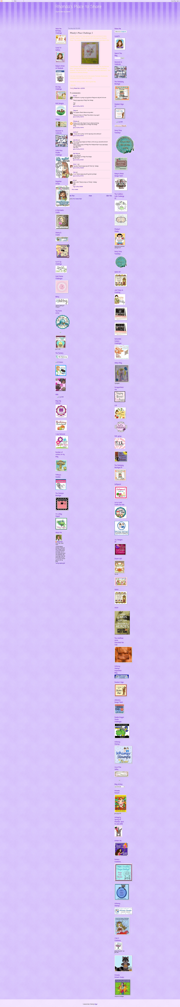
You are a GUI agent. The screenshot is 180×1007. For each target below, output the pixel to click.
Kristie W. (75, 164)
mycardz (74, 132)
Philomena (75, 121)
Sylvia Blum (75, 140)
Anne (74, 96)
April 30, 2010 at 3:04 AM (78, 160)
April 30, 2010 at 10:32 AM (78, 168)
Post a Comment (75, 189)
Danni (74, 172)
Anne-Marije (75, 153)
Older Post (109, 196)
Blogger (95, 1004)
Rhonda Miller (60, 542)
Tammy (74, 110)
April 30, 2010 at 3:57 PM (78, 176)
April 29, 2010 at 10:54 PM (78, 149)
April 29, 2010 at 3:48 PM (78, 106)
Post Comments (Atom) (77, 199)
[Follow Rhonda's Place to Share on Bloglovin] (121, 32)
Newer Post (71, 196)
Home (90, 196)
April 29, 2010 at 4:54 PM (78, 127)
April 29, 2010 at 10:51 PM (78, 136)
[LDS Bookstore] (59, 362)
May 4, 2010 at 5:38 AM (78, 186)
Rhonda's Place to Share (79, 7)
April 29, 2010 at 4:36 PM (78, 117)
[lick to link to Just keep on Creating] (120, 304)
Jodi (74, 180)
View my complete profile (60, 563)
